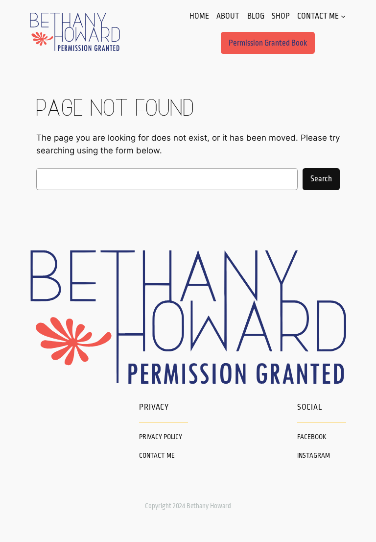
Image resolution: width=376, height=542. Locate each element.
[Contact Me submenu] (343, 16)
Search (321, 178)
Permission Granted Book (268, 43)
